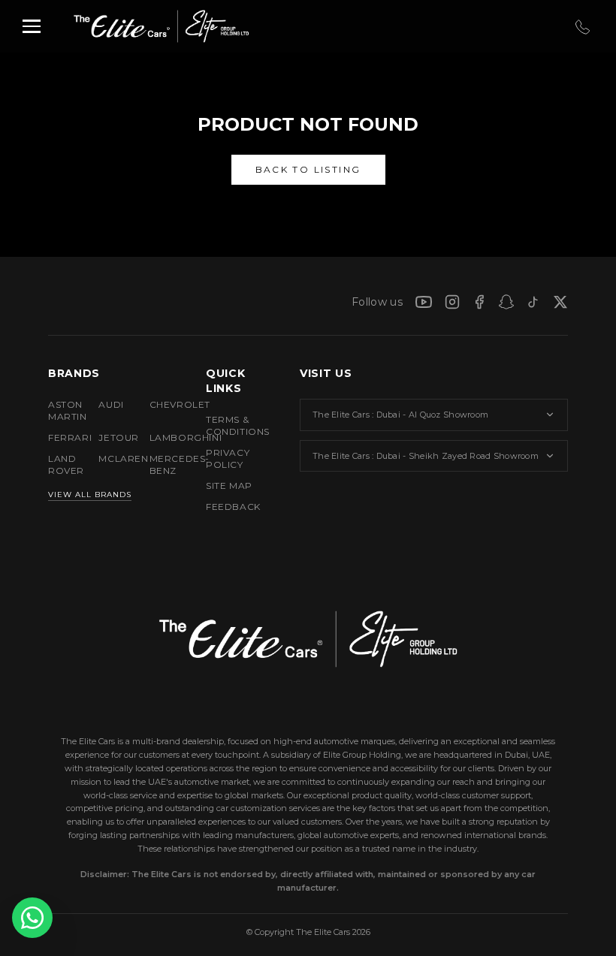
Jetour (111, 437)
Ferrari (61, 437)
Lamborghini (162, 437)
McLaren (111, 458)
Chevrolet (162, 404)
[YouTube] (424, 302)
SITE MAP (229, 485)
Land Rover (61, 464)
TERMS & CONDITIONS (238, 425)
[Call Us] (581, 27)
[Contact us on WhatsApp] (32, 917)
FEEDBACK (233, 506)
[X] (560, 301)
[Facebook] (479, 301)
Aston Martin (61, 410)
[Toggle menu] (32, 26)
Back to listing (308, 169)
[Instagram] (452, 301)
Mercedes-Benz (162, 464)
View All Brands (89, 494)
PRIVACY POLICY (227, 458)
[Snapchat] (506, 301)
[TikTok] (533, 301)
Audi (110, 404)
